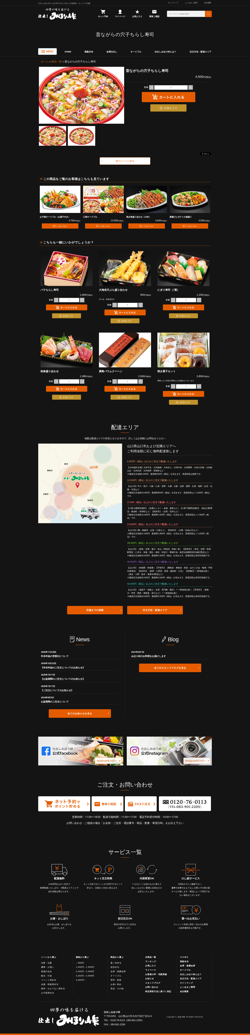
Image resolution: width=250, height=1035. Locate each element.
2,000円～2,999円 (85, 971)
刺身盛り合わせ (50, 371)
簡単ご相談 (154, 16)
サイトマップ (173, 2)
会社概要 (207, 2)
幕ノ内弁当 (116, 963)
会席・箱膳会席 (118, 971)
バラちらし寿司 (50, 289)
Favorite (168, 108)
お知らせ (149, 978)
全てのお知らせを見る (80, 713)
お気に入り (137, 16)
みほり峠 (181, 1017)
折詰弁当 (115, 967)
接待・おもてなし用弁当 (53, 988)
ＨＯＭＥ (184, 957)
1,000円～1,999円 (85, 967)
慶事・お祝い (47, 967)
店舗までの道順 (95, 610)
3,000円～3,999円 (85, 976)
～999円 (80, 963)
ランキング (150, 961)
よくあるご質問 (191, 2)
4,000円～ (81, 980)
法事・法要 (46, 963)
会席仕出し (111, 51)
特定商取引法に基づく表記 (158, 991)
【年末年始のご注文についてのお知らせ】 (63, 667)
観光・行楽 (46, 976)
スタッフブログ (152, 983)
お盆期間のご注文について (55, 701)
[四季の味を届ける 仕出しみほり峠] (66, 14)
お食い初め (116, 984)
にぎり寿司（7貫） (168, 289)
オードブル (135, 51)
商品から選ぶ (117, 957)
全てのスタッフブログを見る (170, 667)
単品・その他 (117, 988)
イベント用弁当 (48, 980)
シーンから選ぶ (48, 957)
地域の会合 (46, 971)
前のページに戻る (125, 161)
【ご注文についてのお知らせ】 (57, 690)
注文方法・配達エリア (200, 51)
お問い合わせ (151, 987)
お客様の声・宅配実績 (156, 974)
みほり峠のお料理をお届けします (148, 656)
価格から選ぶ (82, 957)
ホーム (45, 61)
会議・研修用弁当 (49, 984)
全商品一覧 (150, 957)
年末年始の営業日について (55, 656)
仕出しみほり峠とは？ (165, 51)
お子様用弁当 (47, 993)
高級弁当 (88, 51)
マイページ (120, 16)
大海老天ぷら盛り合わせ (113, 289)
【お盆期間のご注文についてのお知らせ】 (63, 678)
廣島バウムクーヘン (110, 371)
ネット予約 (103, 16)
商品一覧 (56, 61)
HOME (68, 51)
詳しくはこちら (60, 226)
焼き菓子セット (166, 371)
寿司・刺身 (116, 980)
